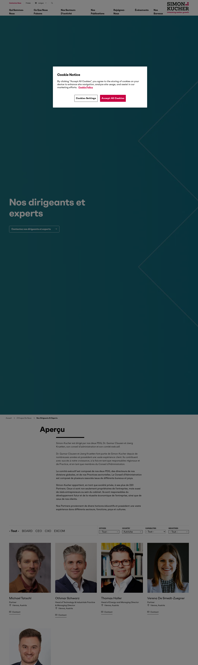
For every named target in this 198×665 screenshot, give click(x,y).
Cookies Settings (86, 98)
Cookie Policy (85, 87)
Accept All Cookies (113, 98)
